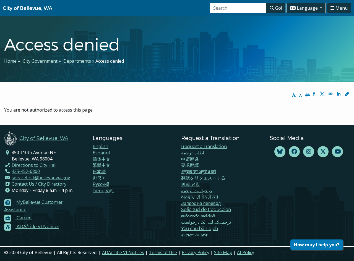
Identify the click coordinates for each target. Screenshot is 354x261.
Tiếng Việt (103, 190)
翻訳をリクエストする (203, 177)
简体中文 (101, 159)
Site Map (223, 252)
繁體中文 (101, 165)
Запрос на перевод (201, 203)
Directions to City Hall (34, 165)
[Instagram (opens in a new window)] (308, 151)
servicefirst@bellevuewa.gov (41, 178)
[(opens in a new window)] (279, 151)
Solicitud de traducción (206, 209)
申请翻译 (190, 159)
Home (10, 61)
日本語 (99, 171)
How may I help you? (316, 245)
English (100, 146)
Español (101, 152)
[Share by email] (330, 94)
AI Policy (245, 252)
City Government (40, 61)
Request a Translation (204, 146)
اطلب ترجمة (192, 152)
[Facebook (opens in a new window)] (294, 151)
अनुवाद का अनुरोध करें (198, 171)
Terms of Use (163, 252)
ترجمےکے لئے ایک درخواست (206, 222)
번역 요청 (190, 184)
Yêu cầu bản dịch (199, 228)
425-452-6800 (26, 171)
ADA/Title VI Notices (123, 252)
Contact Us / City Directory (39, 184)
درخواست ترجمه (196, 190)
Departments (77, 61)
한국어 (99, 177)
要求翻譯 (190, 165)
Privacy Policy (195, 252)
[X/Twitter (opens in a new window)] (323, 151)
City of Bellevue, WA (27, 8)
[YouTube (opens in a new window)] (337, 151)
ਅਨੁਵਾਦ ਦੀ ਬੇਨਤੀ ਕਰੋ (199, 196)
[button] (347, 94)
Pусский (101, 184)
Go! (278, 8)
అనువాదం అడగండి (198, 215)
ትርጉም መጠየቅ (194, 234)
